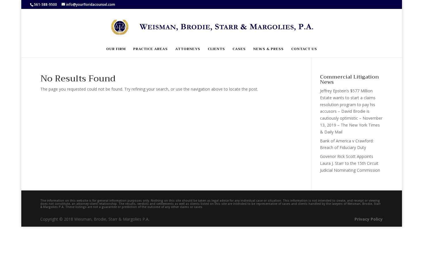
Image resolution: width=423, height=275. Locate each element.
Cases (239, 49)
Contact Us (304, 49)
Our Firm (116, 49)
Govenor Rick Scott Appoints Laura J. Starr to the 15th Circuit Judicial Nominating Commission (350, 163)
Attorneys (187, 49)
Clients (216, 49)
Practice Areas (150, 49)
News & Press (268, 49)
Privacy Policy (369, 219)
